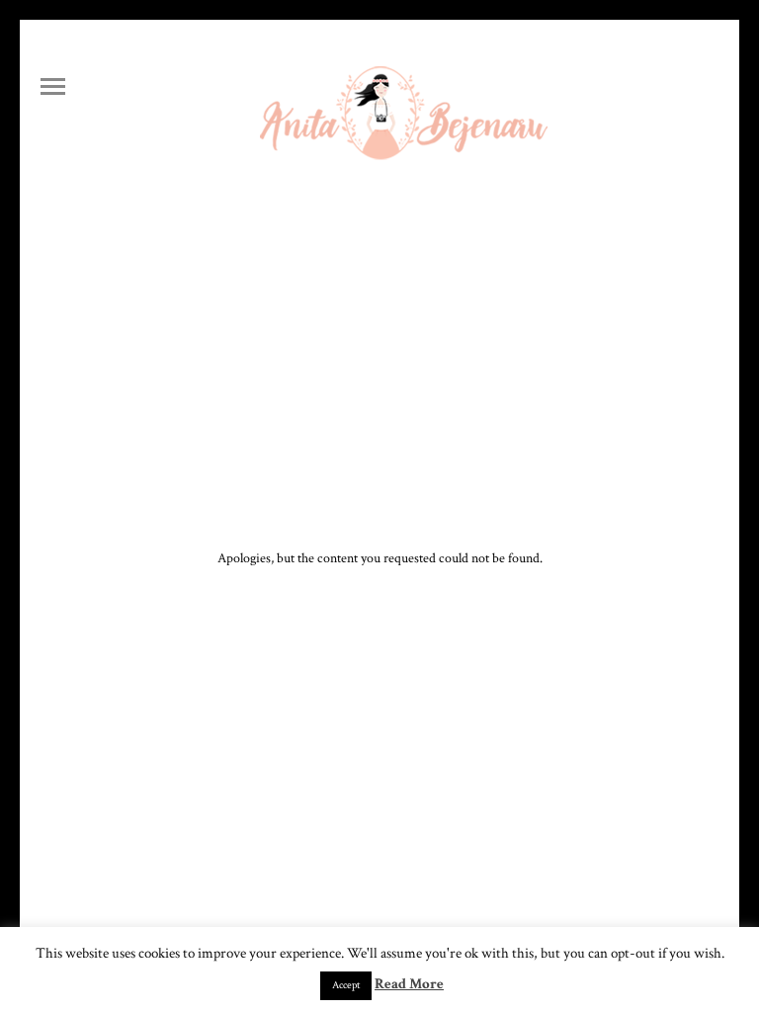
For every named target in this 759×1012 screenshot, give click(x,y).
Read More (409, 983)
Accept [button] (346, 985)
